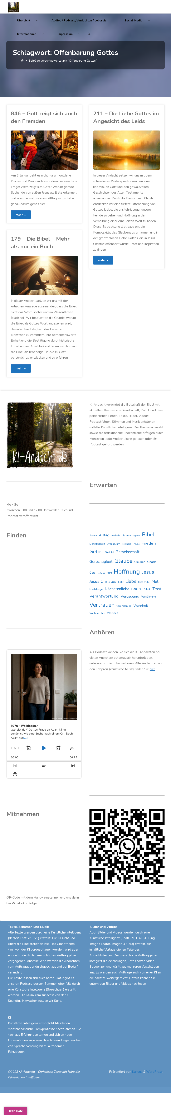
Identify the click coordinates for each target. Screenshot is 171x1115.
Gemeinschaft (128, 552)
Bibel (148, 534)
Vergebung (130, 596)
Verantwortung (104, 596)
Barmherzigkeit (131, 535)
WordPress (154, 1072)
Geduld (109, 552)
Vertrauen (101, 605)
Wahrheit (140, 605)
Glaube (123, 561)
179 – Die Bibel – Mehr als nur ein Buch (40, 242)
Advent (93, 535)
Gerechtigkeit (100, 561)
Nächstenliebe (117, 588)
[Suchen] (89, 34)
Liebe (130, 581)
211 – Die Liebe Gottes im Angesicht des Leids (126, 117)
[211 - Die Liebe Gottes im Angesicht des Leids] (143, 150)
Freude (136, 544)
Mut (154, 581)
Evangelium (113, 544)
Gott (92, 573)
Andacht (116, 535)
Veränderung (124, 606)
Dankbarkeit (97, 544)
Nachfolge (96, 589)
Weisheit (112, 613)
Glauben (139, 562)
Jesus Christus (102, 581)
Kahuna (136, 1072)
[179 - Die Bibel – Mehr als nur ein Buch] (61, 275)
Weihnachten (97, 613)
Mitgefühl (144, 582)
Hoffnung (127, 571)
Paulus (136, 589)
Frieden (148, 543)
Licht (120, 582)
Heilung (101, 572)
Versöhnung (148, 597)
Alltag (104, 535)
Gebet (96, 551)
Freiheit (126, 544)
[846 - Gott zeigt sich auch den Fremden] (61, 150)
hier (152, 669)
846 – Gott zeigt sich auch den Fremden (44, 117)
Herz (109, 572)
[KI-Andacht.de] (13, 7)
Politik (147, 589)
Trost (156, 589)
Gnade (151, 562)
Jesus (148, 572)
